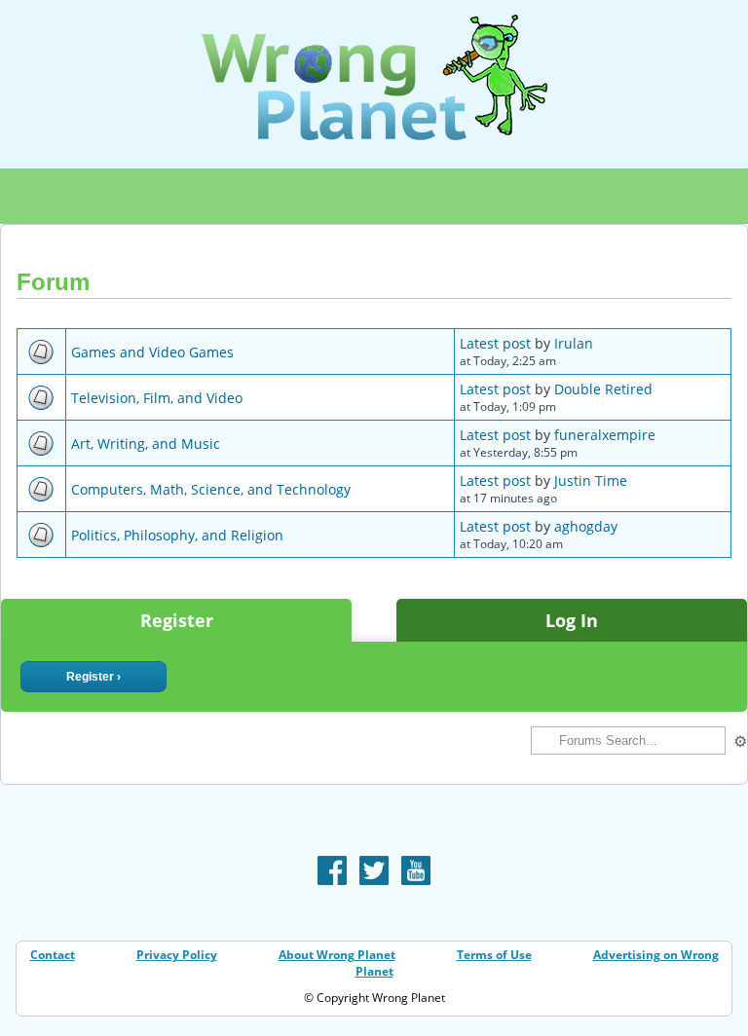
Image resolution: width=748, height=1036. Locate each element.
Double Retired (603, 389)
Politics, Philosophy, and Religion (177, 535)
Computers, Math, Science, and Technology (211, 489)
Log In (571, 620)
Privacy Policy (176, 954)
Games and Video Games (152, 352)
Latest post (495, 343)
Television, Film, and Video (157, 397)
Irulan (573, 343)
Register (176, 620)
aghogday (585, 526)
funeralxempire (604, 435)
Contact (52, 954)
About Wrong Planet (337, 954)
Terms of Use (494, 954)
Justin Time (590, 480)
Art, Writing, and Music (145, 443)
